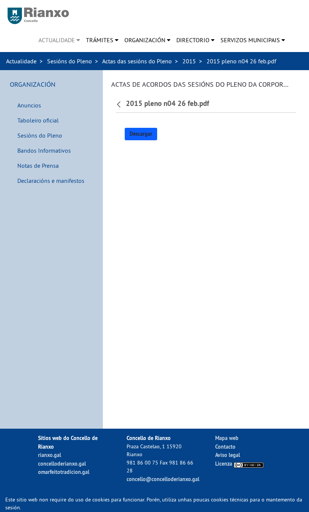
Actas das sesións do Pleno (137, 61)
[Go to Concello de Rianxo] (38, 16)
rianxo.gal (49, 454)
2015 (189, 61)
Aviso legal (227, 454)
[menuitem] (59, 40)
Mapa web (227, 437)
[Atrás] (120, 103)
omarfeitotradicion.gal (63, 471)
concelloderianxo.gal (62, 463)
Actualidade (21, 61)
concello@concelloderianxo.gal (163, 479)
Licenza (224, 463)
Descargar (141, 133)
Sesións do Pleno (69, 61)
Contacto (225, 446)
